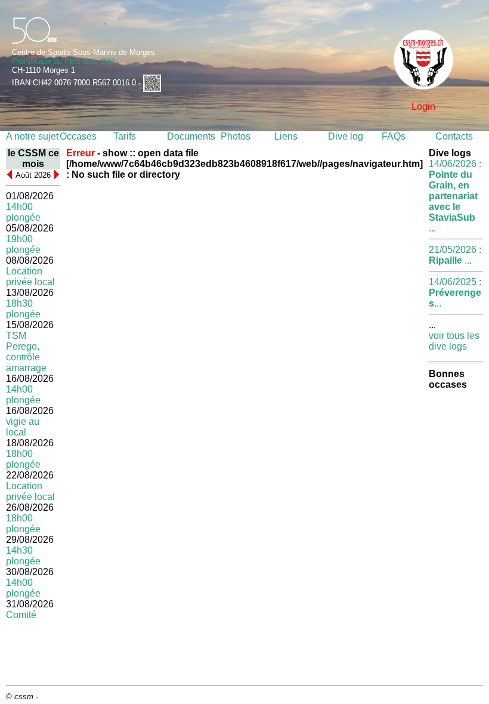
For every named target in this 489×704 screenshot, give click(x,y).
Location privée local (30, 276)
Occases (78, 136)
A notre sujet (32, 136)
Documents (191, 136)
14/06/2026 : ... (455, 196)
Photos (235, 136)
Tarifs (124, 136)
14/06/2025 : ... (455, 292)
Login (423, 106)
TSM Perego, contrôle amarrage (26, 352)
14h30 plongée (23, 555)
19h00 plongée (23, 244)
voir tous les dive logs (454, 341)
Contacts (454, 136)
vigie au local (22, 426)
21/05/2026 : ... (455, 255)
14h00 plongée (23, 212)
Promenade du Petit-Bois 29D (63, 61)
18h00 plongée (23, 459)
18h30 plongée (23, 308)
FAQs (394, 136)
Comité (21, 615)
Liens (286, 136)
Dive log (345, 136)
